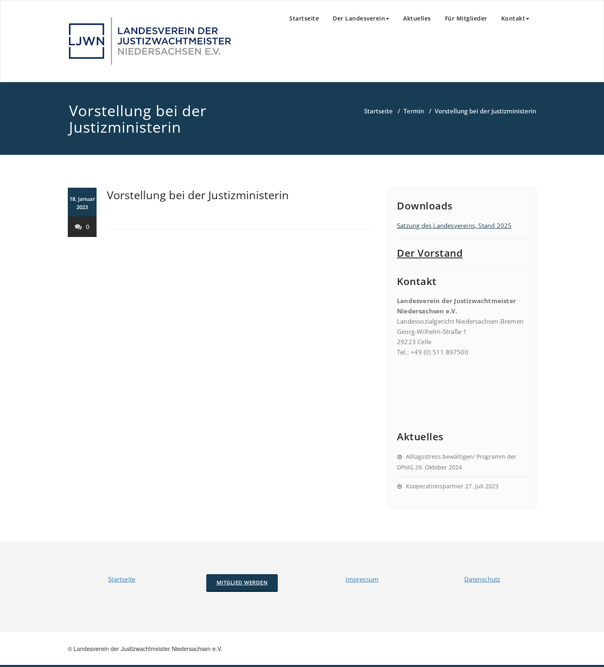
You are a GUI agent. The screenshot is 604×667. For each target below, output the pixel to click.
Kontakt (513, 18)
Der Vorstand (430, 253)
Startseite (304, 18)
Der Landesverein (359, 18)
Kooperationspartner (434, 486)
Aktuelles (417, 18)
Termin (413, 111)
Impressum (362, 579)
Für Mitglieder (466, 18)
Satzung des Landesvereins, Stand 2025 (454, 225)
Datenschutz (482, 579)
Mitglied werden (242, 582)
